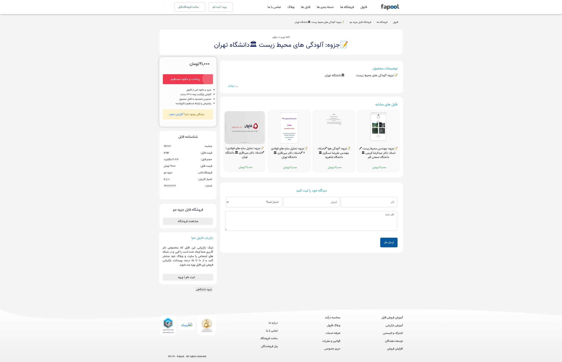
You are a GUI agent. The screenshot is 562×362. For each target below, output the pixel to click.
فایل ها (305, 7)
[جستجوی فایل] (167, 7)
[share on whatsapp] (188, 193)
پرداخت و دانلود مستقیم (185, 79)
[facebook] (171, 349)
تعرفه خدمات (333, 333)
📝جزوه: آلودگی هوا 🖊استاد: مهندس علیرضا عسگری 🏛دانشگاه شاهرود (333, 153)
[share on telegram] (182, 193)
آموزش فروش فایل (392, 317)
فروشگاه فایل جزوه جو (360, 22)
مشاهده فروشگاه (188, 221)
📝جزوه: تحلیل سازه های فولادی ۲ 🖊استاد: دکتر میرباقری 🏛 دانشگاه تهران (289, 153)
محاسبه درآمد (332, 317)
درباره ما (273, 323)
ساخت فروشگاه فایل (189, 7)
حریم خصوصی (332, 349)
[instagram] (187, 349)
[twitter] (195, 349)
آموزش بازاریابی (394, 325)
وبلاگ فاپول (333, 325)
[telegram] (179, 349)
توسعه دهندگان (394, 341)
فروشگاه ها (347, 7)
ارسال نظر (389, 242)
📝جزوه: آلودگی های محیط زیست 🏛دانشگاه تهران (319, 22)
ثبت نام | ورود (187, 277)
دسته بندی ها (325, 7)
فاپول (363, 7)
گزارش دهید (176, 114)
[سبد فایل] (161, 7)
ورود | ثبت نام (220, 7)
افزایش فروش (395, 349)
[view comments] (193, 193)
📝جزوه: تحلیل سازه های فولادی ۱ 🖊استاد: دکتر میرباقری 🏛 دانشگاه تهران (244, 152)
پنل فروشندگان (269, 346)
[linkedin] (203, 349)
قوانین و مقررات (331, 341)
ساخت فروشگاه (269, 338)
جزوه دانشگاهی (204, 289)
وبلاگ (291, 7)
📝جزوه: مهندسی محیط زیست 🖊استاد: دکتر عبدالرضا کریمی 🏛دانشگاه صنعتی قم (378, 153)
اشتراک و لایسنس (393, 333)
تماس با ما (274, 7)
